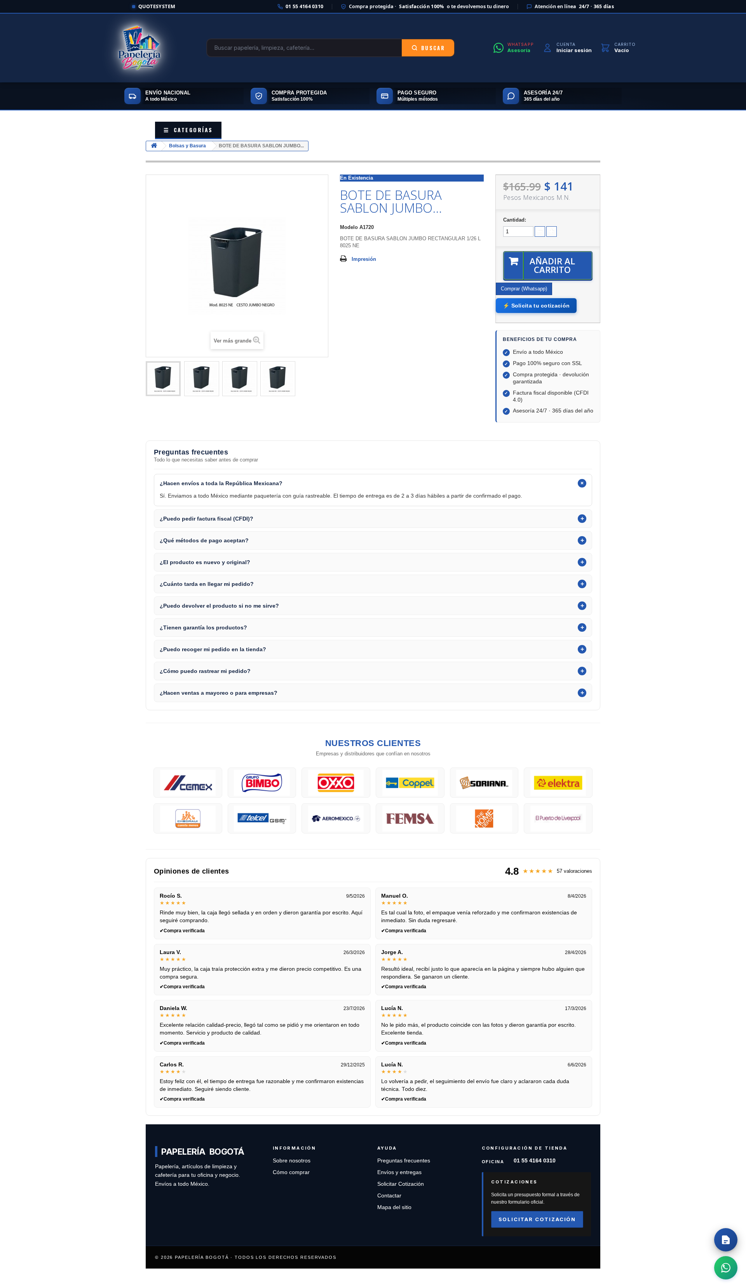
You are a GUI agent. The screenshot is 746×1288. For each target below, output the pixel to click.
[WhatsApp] (725, 1267)
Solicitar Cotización (400, 1184)
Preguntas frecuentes (403, 1161)
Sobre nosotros (291, 1161)
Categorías (188, 130)
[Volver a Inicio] (153, 146)
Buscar (433, 48)
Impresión (364, 259)
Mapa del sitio (394, 1207)
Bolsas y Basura (187, 146)
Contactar (389, 1196)
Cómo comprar (291, 1172)
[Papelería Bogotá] (139, 48)
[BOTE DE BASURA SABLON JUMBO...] (163, 379)
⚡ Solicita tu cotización (536, 305)
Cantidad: (514, 220)
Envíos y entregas (399, 1172)
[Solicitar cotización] (725, 1239)
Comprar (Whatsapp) (524, 289)
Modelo (349, 227)
